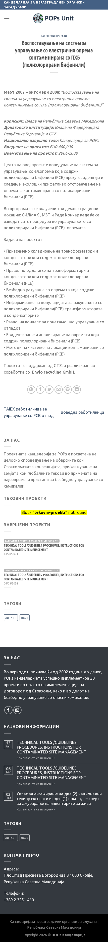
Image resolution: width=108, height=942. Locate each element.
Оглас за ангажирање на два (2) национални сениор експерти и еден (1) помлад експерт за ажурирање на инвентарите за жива (59, 799)
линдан (10, 617)
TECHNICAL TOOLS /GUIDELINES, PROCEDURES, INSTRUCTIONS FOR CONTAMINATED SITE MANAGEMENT (51, 747)
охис (24, 617)
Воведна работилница (82, 412)
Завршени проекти (54, 35)
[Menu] (7, 18)
